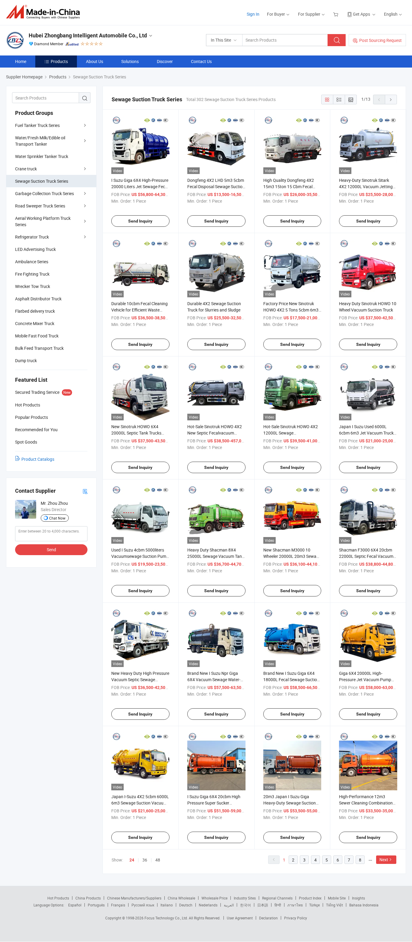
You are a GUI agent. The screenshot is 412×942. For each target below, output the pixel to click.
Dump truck (26, 360)
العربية (229, 904)
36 (144, 860)
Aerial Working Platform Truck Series (43, 221)
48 (157, 860)
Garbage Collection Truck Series (44, 193)
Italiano (166, 904)
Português (96, 904)
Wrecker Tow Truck (32, 286)
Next (383, 859)
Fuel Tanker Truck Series (37, 125)
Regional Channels (277, 898)
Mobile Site (337, 898)
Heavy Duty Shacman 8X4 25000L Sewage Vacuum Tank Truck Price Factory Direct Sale (215, 556)
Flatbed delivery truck (35, 311)
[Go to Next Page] (391, 99)
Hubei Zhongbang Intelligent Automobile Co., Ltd (88, 35)
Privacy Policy (295, 917)
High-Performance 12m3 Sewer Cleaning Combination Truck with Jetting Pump (366, 803)
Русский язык (143, 904)
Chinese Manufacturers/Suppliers (134, 898)
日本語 (262, 904)
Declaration (268, 917)
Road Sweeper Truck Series (40, 206)
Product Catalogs (37, 459)
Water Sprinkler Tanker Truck (41, 156)
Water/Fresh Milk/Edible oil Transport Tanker (40, 141)
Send (51, 549)
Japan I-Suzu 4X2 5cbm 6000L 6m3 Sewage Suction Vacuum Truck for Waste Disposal (140, 803)
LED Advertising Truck (35, 249)
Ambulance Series (31, 261)
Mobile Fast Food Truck (37, 336)
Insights (358, 898)
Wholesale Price (214, 898)
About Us (94, 61)
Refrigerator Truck (32, 237)
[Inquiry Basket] (336, 14)
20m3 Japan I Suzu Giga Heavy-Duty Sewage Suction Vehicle (289, 803)
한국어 (245, 904)
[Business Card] (85, 491)
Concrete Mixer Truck (34, 323)
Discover (165, 61)
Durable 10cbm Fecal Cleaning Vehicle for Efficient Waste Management (139, 310)
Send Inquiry (140, 221)
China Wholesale (181, 898)
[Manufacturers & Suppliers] (45, 12)
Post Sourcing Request (380, 40)
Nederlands (208, 904)
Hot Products (58, 898)
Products (59, 61)
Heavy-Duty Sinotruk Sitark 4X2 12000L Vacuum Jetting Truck (366, 186)
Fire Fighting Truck (32, 274)
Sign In (253, 14)
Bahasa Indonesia (364, 904)
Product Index (310, 898)
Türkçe (314, 904)
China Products (88, 898)
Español (74, 904)
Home (20, 61)
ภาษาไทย (295, 904)
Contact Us (201, 61)
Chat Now (57, 518)
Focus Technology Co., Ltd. (166, 917)
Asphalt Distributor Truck (38, 299)
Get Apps (361, 14)
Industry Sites (245, 898)
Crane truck (26, 169)
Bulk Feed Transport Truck (39, 348)
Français (118, 904)
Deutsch (185, 904)
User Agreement (240, 917)
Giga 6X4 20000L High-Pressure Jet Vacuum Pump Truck (365, 679)
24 (131, 860)
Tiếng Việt (334, 904)
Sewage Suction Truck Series (41, 181)
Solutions (130, 61)
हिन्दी (277, 904)
